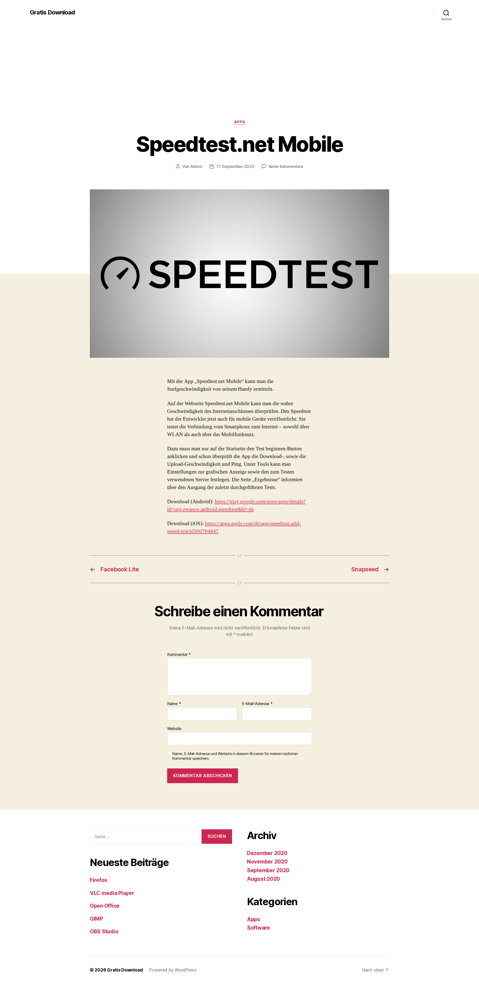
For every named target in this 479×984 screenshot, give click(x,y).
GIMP (96, 919)
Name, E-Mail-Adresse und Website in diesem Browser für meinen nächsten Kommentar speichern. (235, 756)
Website (174, 728)
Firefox (98, 880)
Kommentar (179, 654)
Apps (239, 122)
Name (174, 704)
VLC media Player (112, 893)
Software (258, 928)
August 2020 (263, 879)
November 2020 (267, 862)
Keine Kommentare (286, 166)
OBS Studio (104, 931)
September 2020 (268, 870)
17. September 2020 (235, 166)
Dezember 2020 (267, 853)
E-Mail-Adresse (257, 704)
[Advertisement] (239, 82)
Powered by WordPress (173, 970)
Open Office (105, 906)
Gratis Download (52, 12)
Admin (196, 166)
